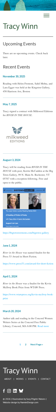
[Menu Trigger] (46, 15)
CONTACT (46, 378)
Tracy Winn (20, 370)
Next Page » (36, 344)
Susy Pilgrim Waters (35, 398)
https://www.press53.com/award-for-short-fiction (28, 263)
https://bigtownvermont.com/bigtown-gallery (26, 232)
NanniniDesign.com (29, 402)
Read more (43, 326)
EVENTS (32, 378)
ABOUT (7, 378)
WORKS (20, 378)
